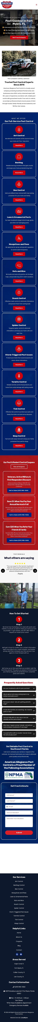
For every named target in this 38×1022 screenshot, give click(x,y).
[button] (36, 5)
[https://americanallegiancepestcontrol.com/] (7, 5)
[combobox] (19, 812)
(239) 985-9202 (20, 987)
